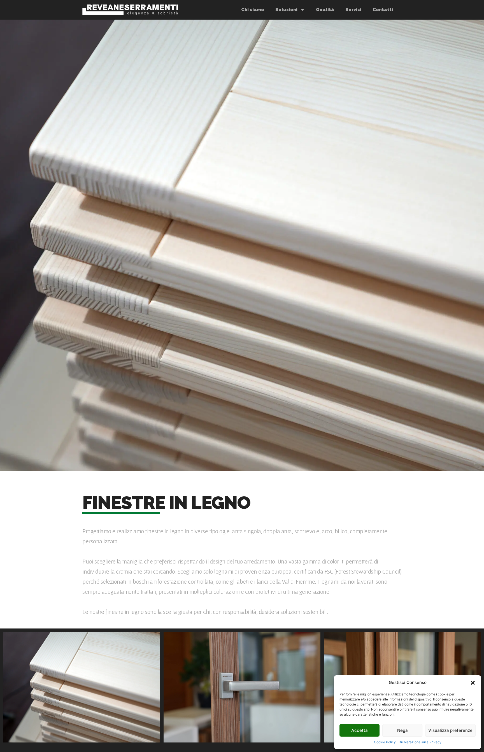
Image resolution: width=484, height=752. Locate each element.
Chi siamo (252, 9)
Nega (402, 730)
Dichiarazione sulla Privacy (420, 742)
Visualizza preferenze (450, 730)
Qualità (325, 9)
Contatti (383, 9)
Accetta (359, 730)
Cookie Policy (385, 742)
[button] (473, 683)
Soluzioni (286, 9)
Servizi (353, 9)
